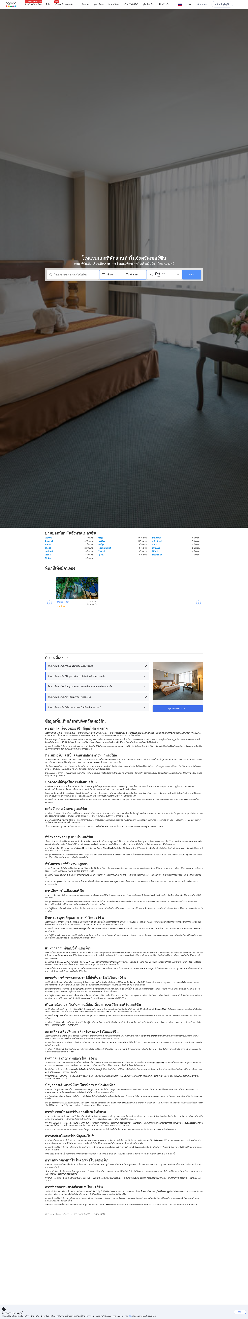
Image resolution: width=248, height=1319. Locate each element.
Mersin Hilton (63, 602)
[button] (180, 4)
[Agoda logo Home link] (11, 4)
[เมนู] (241, 4)
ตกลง (240, 1312)
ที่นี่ (130, 1316)
